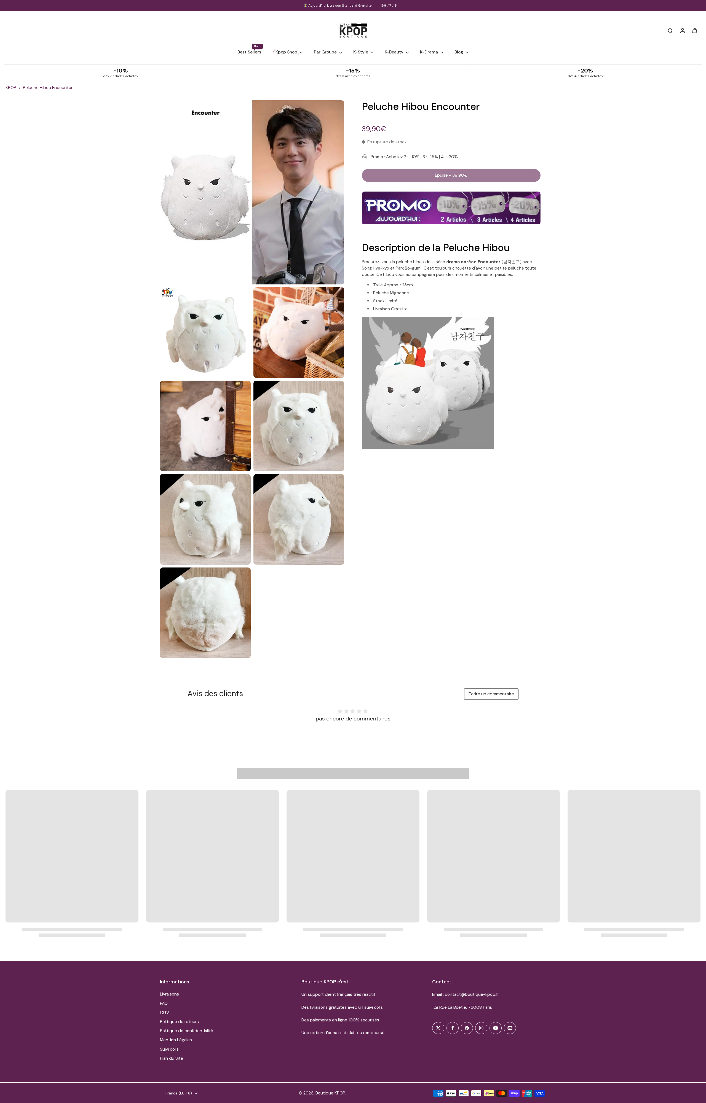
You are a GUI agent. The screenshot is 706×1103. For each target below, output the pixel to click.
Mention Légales (176, 1040)
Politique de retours (179, 1021)
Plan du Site (171, 1058)
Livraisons (169, 994)
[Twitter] (438, 1028)
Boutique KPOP (330, 1093)
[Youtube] (496, 1028)
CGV (164, 1012)
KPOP (11, 87)
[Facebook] (452, 1028)
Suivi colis (169, 1049)
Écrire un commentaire (491, 694)
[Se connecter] (682, 30)
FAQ (164, 1003)
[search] (670, 30)
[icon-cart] (694, 30)
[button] (451, 175)
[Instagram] (481, 1028)
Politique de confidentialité (186, 1031)
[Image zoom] (252, 192)
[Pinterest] (467, 1028)
